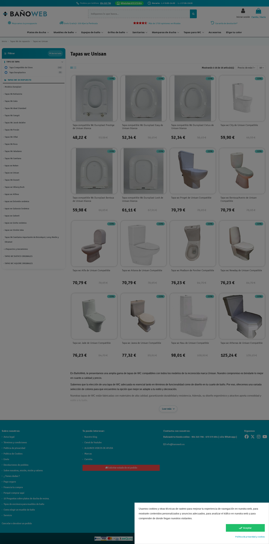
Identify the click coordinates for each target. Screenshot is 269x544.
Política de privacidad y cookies (250, 536)
